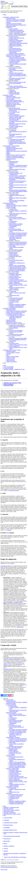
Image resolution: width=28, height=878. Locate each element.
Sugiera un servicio (10, 357)
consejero (5, 663)
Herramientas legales (14, 273)
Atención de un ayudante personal (17, 269)
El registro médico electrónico (16, 73)
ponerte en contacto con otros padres (11, 658)
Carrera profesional (13, 327)
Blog (7, 355)
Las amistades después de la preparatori (18, 233)
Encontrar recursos (13, 39)
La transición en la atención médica (17, 78)
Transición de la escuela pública (16, 325)
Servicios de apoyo (10, 755)
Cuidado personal (13, 209)
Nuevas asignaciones (14, 255)
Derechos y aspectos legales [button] (12, 272)
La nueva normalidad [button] (11, 208)
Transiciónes (9, 793)
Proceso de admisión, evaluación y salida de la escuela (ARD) (17, 116)
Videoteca (8, 353)
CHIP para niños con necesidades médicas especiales (16, 201)
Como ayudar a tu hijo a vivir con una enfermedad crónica (17, 214)
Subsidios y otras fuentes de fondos (14, 156)
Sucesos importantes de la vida (16, 298)
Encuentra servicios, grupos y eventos (12, 814)
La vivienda (12, 257)
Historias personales (10, 320)
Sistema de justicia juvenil (15, 277)
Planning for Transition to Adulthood (17, 304)
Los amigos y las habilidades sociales (17, 136)
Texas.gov (5, 848)
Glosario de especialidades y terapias (17, 74)
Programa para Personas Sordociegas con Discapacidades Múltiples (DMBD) (18, 190)
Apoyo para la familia (8, 366)
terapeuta (9, 530)
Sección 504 (12, 113)
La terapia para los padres (15, 229)
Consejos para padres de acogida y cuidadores (16, 205)
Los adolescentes (13, 221)
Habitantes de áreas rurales (15, 256)
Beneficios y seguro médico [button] (12, 192)
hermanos (22, 684)
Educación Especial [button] (10, 106)
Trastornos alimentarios (14, 93)
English (2, 1)
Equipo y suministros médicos (16, 86)
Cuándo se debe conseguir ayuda (16, 38)
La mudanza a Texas (14, 301)
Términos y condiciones (8, 846)
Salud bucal (12, 90)
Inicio (4, 365)
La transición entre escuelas (15, 140)
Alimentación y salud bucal (12, 786)
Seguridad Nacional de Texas (10, 830)
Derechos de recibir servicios (15, 49)
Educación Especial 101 (14, 108)
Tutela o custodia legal (14, 282)
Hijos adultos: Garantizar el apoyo (14, 322)
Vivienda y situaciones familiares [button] (13, 251)
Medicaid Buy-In (13, 162)
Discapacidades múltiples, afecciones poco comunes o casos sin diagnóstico (16, 55)
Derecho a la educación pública (13, 97)
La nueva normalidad (8, 368)
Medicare (8, 153)
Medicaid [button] (8, 160)
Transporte (11, 164)
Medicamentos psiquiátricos (15, 45)
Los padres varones (7, 669)
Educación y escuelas (8, 808)
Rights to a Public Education (15, 283)
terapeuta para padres (14, 490)
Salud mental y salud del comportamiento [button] (15, 35)
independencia (20, 626)
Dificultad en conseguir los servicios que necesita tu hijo (17, 124)
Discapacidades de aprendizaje (16, 30)
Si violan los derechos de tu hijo (16, 279)
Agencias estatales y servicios (13, 352)
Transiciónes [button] (9, 138)
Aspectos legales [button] (10, 342)
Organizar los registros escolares (13, 104)
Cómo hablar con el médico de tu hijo (17, 234)
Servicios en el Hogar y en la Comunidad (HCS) (15, 173)
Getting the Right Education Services (17, 268)
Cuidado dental (12, 91)
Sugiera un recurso (10, 360)
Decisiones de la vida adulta (15, 331)
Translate (11, 3)
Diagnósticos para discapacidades (13, 23)
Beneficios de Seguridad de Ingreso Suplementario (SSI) (14, 149)
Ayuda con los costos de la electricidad (15, 157)
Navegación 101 (7, 838)
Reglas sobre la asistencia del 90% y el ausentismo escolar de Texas (15, 102)
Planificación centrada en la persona (17, 244)
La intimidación (12, 130)
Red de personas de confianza (16, 223)
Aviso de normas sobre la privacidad (11, 836)
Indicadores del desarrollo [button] (12, 80)
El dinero (11, 333)
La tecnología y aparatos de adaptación (18, 87)
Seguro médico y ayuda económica (11, 810)
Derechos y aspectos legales (12, 768)
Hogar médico (12, 69)
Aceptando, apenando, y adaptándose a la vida (13, 369)
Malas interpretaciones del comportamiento (15, 51)
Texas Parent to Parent (6, 566)
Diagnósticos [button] (9, 27)
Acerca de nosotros (7, 817)
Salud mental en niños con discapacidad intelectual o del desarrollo (18, 43)
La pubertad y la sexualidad (15, 299)
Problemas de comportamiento (16, 40)
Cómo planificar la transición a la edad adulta (16, 311)
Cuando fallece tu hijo (14, 300)
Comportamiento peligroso (15, 41)
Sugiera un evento (10, 359)
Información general (10, 18)
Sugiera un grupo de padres (12, 356)
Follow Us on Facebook (15, 857)
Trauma (11, 47)
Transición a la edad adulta (9, 812)
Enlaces (5, 843)
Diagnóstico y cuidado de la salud (11, 807)
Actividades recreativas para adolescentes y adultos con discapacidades (15, 238)
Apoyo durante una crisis (15, 48)
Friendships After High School (16, 307)
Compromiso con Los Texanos (10, 822)
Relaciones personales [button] (11, 129)
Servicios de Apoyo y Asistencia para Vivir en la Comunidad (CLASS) (17, 176)
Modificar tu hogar (13, 252)
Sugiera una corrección (11, 361)
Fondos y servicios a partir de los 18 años (15, 155)
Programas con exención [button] (11, 170)
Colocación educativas (14, 114)
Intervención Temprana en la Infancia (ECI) (16, 24)
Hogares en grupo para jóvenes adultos (18, 338)
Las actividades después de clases (13, 100)
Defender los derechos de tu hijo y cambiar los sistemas (17, 288)
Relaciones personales (11, 712)
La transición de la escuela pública (17, 139)
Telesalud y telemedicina (14, 79)
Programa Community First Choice (17, 169)
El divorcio (11, 227)
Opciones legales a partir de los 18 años (18, 281)
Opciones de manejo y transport (16, 334)
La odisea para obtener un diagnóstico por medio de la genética (17, 60)
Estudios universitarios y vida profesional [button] (15, 324)
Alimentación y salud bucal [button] (12, 88)
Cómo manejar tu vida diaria (15, 217)
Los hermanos (12, 222)
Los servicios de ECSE (14, 112)
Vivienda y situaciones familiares (13, 747)
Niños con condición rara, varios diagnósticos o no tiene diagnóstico (17, 58)
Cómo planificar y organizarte (13, 737)
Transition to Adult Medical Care (16, 305)
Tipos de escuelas (10, 99)
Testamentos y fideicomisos (15, 274)
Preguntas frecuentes (11, 26)
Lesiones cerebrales (13, 28)
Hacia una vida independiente (16, 330)
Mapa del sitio (6, 841)
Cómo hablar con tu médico (15, 67)
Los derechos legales (14, 278)
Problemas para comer (14, 92)
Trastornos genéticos (13, 62)
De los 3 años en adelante (15, 83)
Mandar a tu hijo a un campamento (17, 265)
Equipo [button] (8, 84)
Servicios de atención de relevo (16, 260)
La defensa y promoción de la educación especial (16, 127)
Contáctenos (6, 820)
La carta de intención (14, 275)
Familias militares (13, 253)
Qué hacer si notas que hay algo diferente (15, 19)
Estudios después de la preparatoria (17, 142)
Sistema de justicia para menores (16, 53)
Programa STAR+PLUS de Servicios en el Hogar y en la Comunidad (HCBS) (17, 182)
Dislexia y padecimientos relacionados (17, 34)
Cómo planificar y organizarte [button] (13, 66)
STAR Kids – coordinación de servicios (18, 165)
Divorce (11, 303)
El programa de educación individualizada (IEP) (15, 119)
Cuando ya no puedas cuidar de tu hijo (18, 243)
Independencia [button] (9, 329)
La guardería (12, 261)
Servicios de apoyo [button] (10, 259)
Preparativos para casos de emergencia (18, 242)
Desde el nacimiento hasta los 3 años (17, 82)
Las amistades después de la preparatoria (15, 314)
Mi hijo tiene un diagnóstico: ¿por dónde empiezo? (14, 601)
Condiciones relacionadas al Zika (16, 31)
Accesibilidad (6, 827)
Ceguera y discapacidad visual (16, 32)
